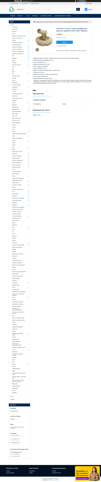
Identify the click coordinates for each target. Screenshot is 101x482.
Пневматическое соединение (18, 291)
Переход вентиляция (17, 247)
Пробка (14, 187)
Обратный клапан (16, 167)
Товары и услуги (40, 21)
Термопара (14, 351)
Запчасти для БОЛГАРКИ (18, 198)
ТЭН (13, 191)
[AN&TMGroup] (12, 12)
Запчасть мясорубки (17, 156)
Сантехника (15, 27)
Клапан (13, 240)
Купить (64, 42)
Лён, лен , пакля (15, 120)
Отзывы (12, 399)
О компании (32, 470)
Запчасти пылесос (16, 164)
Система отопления (16, 184)
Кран (13, 315)
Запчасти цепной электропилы (19, 133)
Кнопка (13, 144)
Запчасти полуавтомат (17, 189)
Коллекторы (15, 29)
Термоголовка (15, 220)
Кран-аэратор (15, 273)
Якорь (13, 131)
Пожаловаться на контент (53, 480)
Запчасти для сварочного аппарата (18, 294)
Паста (13, 233)
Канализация (15, 193)
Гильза (13, 269)
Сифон (13, 176)
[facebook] (33, 90)
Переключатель (15, 339)
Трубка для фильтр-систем (18, 320)
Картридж (14, 104)
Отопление (14, 96)
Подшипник (14, 87)
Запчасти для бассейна (17, 276)
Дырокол (14, 357)
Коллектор (14, 242)
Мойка (13, 370)
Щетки (13, 60)
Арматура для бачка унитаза (19, 35)
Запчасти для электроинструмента (17, 309)
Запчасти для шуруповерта (18, 264)
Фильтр (14, 102)
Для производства (16, 341)
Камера (14, 238)
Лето (13, 69)
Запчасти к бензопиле (17, 49)
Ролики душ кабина (16, 200)
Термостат (14, 324)
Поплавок (14, 258)
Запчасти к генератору (17, 160)
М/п (13, 73)
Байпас (14, 40)
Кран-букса (14, 256)
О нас (28, 15)
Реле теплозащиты (16, 306)
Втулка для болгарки (17, 151)
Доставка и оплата (46, 15)
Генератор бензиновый (17, 326)
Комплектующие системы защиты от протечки (18, 381)
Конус (13, 362)
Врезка (13, 322)
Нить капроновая (16, 386)
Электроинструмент (16, 44)
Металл (14, 364)
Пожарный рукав (16, 368)
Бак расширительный (17, 42)
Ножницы (14, 62)
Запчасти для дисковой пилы (19, 271)
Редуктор (14, 236)
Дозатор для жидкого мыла (18, 347)
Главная (12, 15)
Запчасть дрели (16, 158)
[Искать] (78, 9)
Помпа (13, 331)
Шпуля (13, 149)
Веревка (14, 251)
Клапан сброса (15, 182)
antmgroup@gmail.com (17, 452)
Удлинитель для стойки (17, 253)
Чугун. (13, 297)
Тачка (13, 359)
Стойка (13, 124)
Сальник (14, 78)
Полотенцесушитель (17, 216)
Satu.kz (56, 478)
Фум (13, 71)
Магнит (13, 222)
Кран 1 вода (15, 113)
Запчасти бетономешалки (18, 317)
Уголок (13, 349)
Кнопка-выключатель (17, 260)
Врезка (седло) (15, 173)
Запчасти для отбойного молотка (18, 313)
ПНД (13, 147)
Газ (13, 231)
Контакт (14, 366)
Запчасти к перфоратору (18, 51)
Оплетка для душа (16, 171)
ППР (13, 55)
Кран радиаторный (16, 111)
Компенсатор (15, 388)
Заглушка (14, 280)
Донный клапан (15, 285)
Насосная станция (16, 84)
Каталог (20, 15)
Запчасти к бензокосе (17, 47)
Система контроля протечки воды (18, 374)
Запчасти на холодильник (18, 244)
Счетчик (14, 127)
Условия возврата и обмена (62, 15)
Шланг (13, 140)
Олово (13, 229)
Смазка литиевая (16, 278)
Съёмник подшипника (17, 262)
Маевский (14, 58)
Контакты (35, 15)
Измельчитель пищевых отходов (17, 354)
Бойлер (14, 299)
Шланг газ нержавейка (17, 138)
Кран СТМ (14, 116)
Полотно (14, 91)
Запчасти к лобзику (16, 211)
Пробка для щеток (16, 218)
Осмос (13, 287)
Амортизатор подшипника (18, 207)
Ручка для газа (15, 289)
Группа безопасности (17, 98)
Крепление (14, 202)
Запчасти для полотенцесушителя (16, 344)
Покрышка (14, 89)
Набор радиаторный (17, 180)
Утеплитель (14, 329)
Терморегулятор (16, 75)
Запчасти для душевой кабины (17, 334)
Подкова (14, 249)
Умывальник (15, 383)
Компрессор (15, 82)
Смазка (14, 337)
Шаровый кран (15, 109)
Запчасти (14, 31)
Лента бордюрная (16, 122)
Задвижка (14, 100)
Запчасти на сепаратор (17, 304)
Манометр (14, 224)
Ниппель (14, 267)
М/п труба (14, 196)
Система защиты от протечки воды (19, 377)
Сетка (13, 169)
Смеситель (14, 204)
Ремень (13, 142)
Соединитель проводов (17, 301)
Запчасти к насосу (49, 21)
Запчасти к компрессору (18, 53)
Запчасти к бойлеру (16, 162)
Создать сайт (25, 1)
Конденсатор (15, 107)
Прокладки (14, 282)
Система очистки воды (17, 209)
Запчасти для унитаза (17, 93)
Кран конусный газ (16, 118)
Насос (13, 67)
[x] (35, 90)
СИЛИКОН (14, 392)
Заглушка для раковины (17, 178)
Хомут (13, 136)
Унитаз (13, 390)
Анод (13, 33)
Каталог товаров (10, 472)
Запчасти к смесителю (17, 38)
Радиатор (14, 153)
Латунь (13, 80)
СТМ (13, 129)
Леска (13, 227)
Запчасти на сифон (16, 213)
